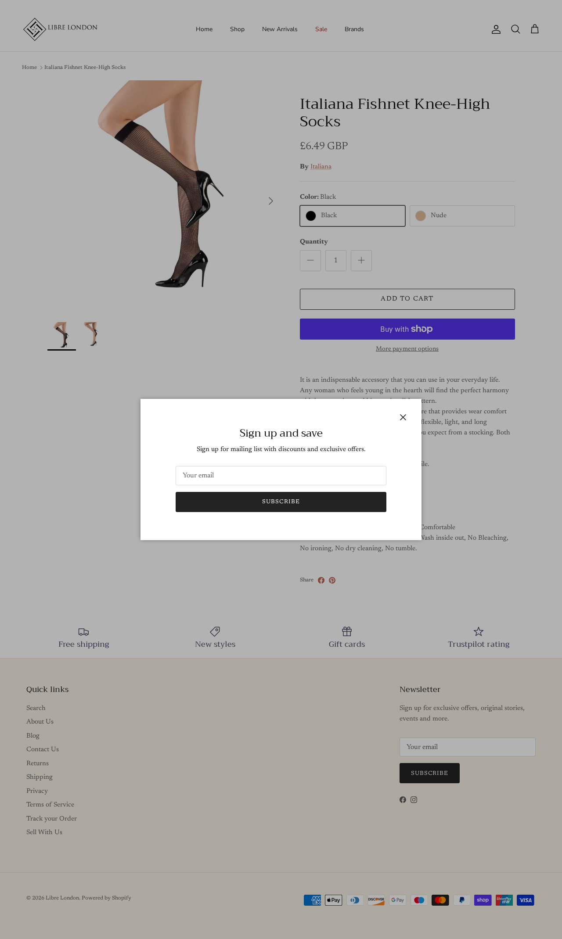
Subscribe (280, 502)
